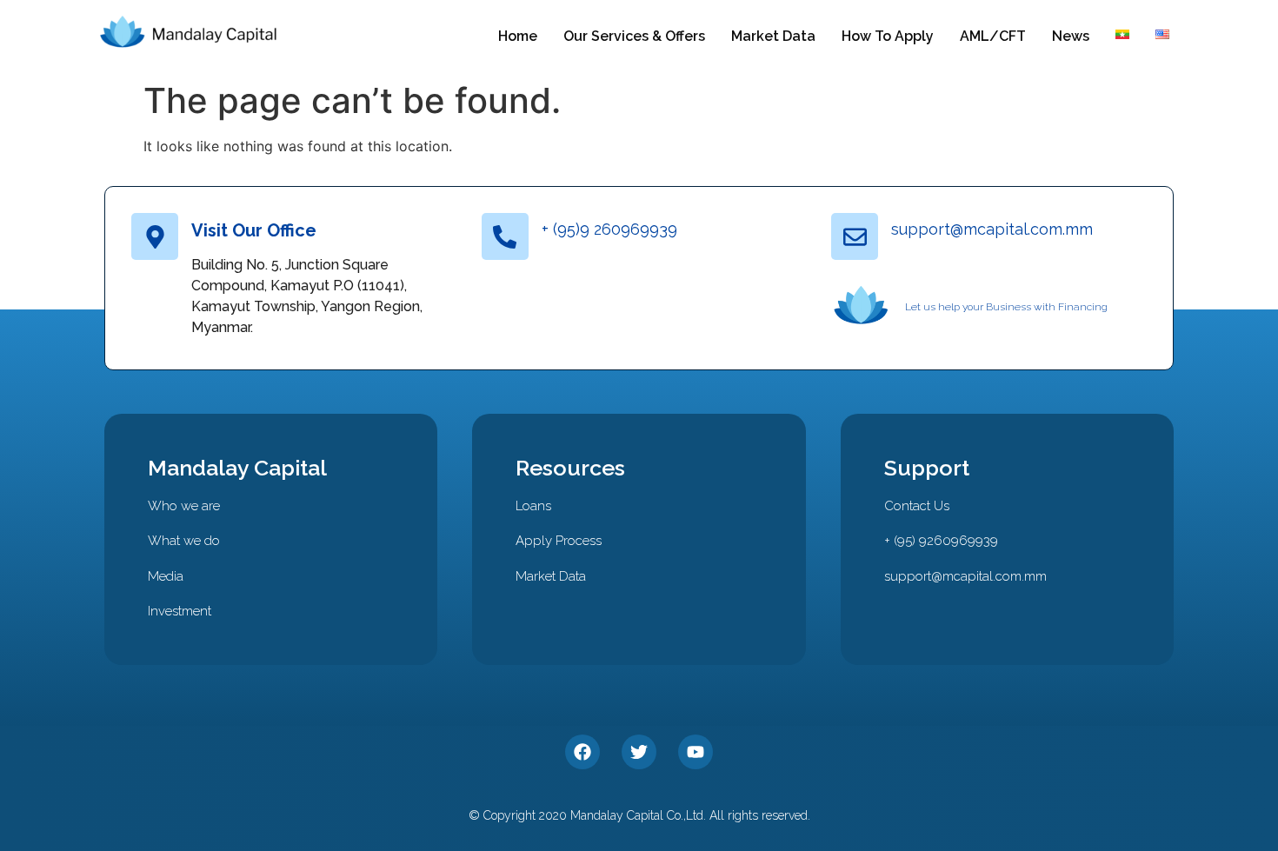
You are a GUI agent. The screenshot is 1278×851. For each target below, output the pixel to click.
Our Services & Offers (634, 36)
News (1070, 36)
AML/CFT (993, 36)
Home (517, 36)
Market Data (773, 36)
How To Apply (888, 36)
